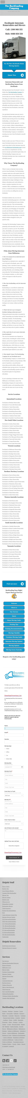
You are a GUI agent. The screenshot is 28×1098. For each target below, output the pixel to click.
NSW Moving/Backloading (9, 921)
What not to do (6, 902)
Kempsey (15, 1022)
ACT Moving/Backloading (9, 923)
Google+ (15, 1060)
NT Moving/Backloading (8, 930)
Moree (18, 1044)
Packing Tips (14, 624)
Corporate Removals (7, 980)
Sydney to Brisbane (7, 1042)
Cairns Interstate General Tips (9, 915)
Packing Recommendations (14, 629)
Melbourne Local (6, 967)
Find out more (12, 584)
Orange (4, 1024)
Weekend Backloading (7, 994)
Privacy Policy (5, 886)
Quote (14, 616)
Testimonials (5, 937)
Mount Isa (17, 1015)
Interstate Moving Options (14, 641)
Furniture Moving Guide (14, 637)
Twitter (4, 1060)
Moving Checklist (14, 633)
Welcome (14, 603)
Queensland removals (18, 1042)
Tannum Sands (6, 1018)
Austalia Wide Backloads (8, 998)
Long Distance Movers (8, 891)
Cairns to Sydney (18, 1039)
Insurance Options (6, 974)
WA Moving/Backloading (8, 934)
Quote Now (12, 75)
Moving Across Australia (14, 650)
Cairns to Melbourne (12, 1033)
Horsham (4, 1011)
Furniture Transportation (8, 972)
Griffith (15, 1020)
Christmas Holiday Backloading (10, 996)
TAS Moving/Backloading (8, 928)
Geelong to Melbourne (7, 1039)
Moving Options (14, 645)
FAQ (3, 912)
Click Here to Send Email (8, 1067)
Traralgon (16, 1011)
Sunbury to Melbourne (13, 1031)
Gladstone (23, 1015)
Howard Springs (16, 1024)
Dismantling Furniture (7, 904)
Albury (10, 1022)
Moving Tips (5, 895)
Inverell (21, 1026)
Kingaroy (22, 1013)
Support (4, 978)
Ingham (12, 1018)
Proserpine (5, 1022)
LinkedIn (11, 1060)
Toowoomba (9, 1013)
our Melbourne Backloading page (13, 147)
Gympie (9, 1024)
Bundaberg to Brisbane (18, 1037)
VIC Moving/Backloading (8, 926)
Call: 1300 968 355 (14, 29)
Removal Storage (6, 965)
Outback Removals (7, 985)
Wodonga (10, 1011)
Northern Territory (6, 1044)
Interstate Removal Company (9, 948)
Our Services (14, 612)
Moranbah (4, 1015)
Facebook (7, 1060)
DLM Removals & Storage (9, 946)
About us (14, 607)
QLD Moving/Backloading (9, 919)
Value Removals (6, 989)
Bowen (4, 1029)
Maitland (7, 1026)
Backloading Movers (7, 906)
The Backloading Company (14, 7)
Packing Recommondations (9, 910)
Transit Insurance (6, 908)
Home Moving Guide (14, 620)
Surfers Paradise (14, 1026)
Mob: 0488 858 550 (14, 34)
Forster (10, 1020)
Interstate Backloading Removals (10, 963)
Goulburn (5, 1020)
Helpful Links (5, 899)
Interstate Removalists (7, 976)
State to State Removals (8, 987)
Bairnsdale (20, 1020)
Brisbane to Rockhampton (18, 1035)
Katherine (16, 1013)
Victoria (14, 1044)
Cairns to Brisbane (7, 1037)
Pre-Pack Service (6, 983)
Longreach (11, 1046)
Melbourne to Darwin (12, 1029)
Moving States (5, 969)
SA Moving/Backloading (8, 932)
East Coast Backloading (8, 991)
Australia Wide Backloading (9, 893)
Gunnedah (11, 1015)
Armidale (17, 1018)
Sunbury (23, 1018)
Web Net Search (17, 1093)
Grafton (20, 1022)
